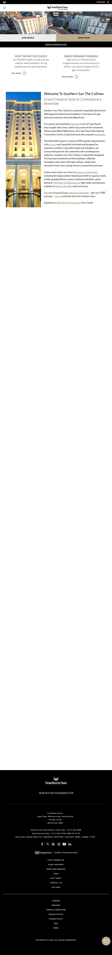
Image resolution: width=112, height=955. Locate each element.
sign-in (58, 196)
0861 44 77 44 (73, 833)
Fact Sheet (17, 648)
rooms (52, 144)
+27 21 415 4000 (20, 590)
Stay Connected (56, 860)
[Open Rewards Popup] (108, 2)
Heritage (56, 905)
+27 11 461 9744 (58, 833)
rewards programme (79, 192)
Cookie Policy (56, 919)
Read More (67, 77)
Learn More (18, 281)
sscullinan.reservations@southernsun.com (33, 602)
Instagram (59, 844)
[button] (47, 395)
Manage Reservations (56, 44)
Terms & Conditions (56, 910)
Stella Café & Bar (64, 186)
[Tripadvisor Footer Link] (43, 852)
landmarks (100, 134)
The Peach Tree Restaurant (66, 182)
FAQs (56, 874)
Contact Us (16, 663)
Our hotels (28, 38)
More (56, 928)
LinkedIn (70, 844)
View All (101, 224)
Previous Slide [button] (3, 260)
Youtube (64, 844)
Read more (11, 767)
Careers (56, 901)
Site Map (56, 887)
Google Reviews (53, 844)
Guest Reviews (56, 864)
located (75, 124)
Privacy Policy (56, 914)
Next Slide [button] (109, 260)
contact (24, 703)
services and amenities (86, 172)
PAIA (56, 923)
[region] (4, 7)
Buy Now (16, 73)
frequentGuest (60, 192)
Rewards (101, 2)
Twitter (47, 844)
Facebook (42, 844)
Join (46, 192)
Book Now (84, 38)
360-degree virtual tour (68, 202)
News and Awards (56, 869)
